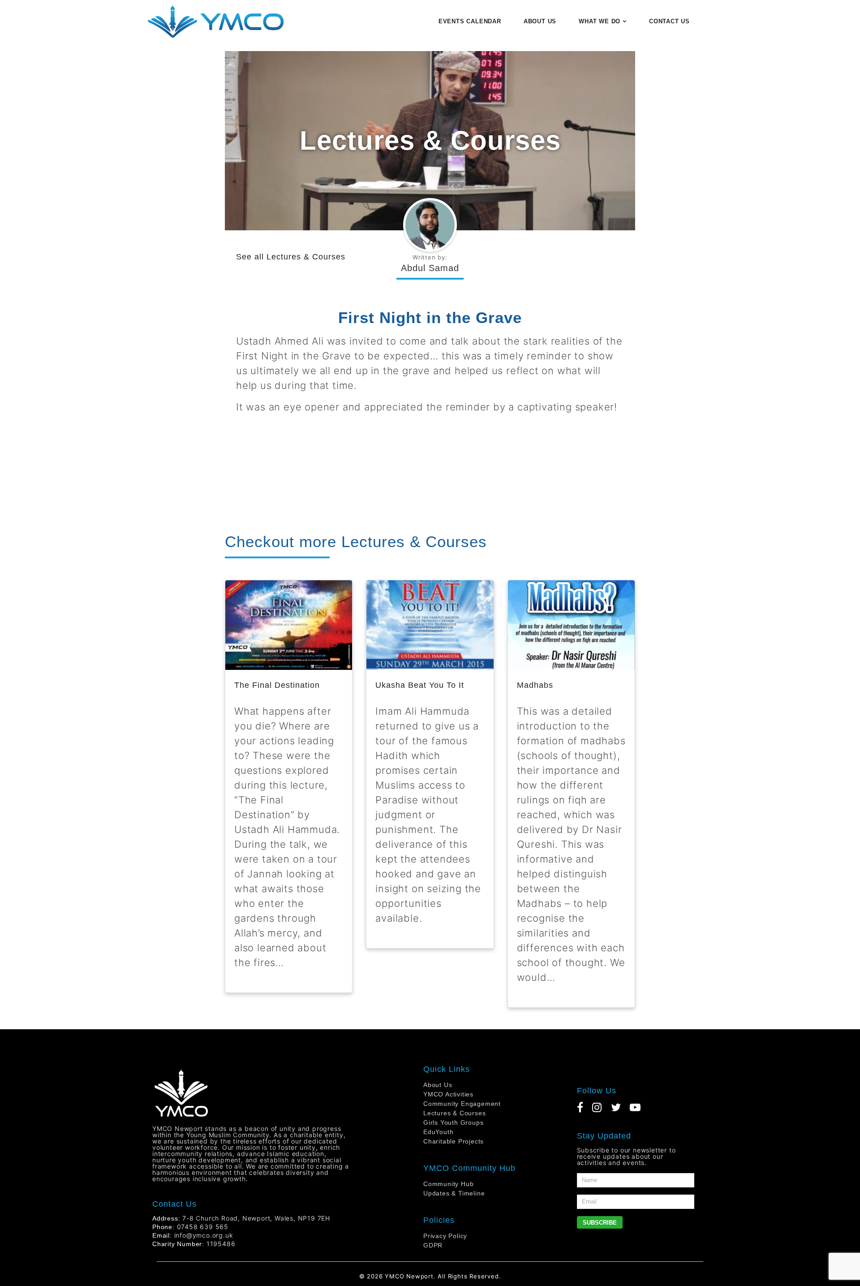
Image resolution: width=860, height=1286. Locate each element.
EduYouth (438, 1131)
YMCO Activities (448, 1094)
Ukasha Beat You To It (419, 685)
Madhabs (535, 685)
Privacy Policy (445, 1235)
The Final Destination (277, 685)
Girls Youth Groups (453, 1122)
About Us (437, 1084)
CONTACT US (669, 21)
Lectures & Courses (306, 256)
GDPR (433, 1245)
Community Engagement (462, 1103)
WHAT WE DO (599, 21)
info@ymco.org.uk (203, 1235)
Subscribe (600, 1222)
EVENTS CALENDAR (470, 21)
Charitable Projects (453, 1141)
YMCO (394, 1276)
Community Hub (448, 1183)
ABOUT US (540, 21)
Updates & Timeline (454, 1193)
